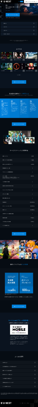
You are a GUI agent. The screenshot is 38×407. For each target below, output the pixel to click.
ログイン (22, 1)
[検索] (19, 1)
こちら (19, 17)
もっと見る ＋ (19, 74)
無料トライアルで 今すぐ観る (30, 1)
